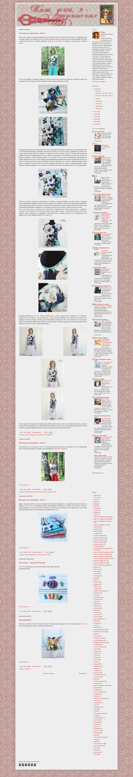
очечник (96, 653)
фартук (96, 726)
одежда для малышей (100, 642)
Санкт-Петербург (99, 692)
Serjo (95, 176)
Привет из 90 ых (106, 177)
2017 (96, 111)
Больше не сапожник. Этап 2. (32, 442)
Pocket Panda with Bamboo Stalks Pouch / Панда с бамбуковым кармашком (106, 217)
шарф (95, 741)
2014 (96, 119)
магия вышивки (98, 619)
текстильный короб (99, 713)
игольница (97, 575)
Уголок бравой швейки (101, 397)
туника (96, 724)
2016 (96, 114)
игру (95, 580)
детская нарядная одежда (101, 556)
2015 (96, 116)
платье (96, 659)
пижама (96, 657)
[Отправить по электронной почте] (45, 432)
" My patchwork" (99, 131)
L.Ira (95, 144)
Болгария (97, 508)
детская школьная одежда (101, 565)
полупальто (97, 677)
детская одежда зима (100, 560)
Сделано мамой (99, 379)
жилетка (96, 571)
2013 (96, 121)
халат (95, 735)
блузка (96, 504)
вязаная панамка (99, 535)
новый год (97, 636)
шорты (96, 750)
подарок (96, 664)
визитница (97, 527)
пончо (95, 679)
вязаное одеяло (98, 544)
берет (95, 501)
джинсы (96, 567)
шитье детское (98, 745)
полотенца (97, 672)
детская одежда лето (100, 563)
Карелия (96, 586)
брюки (96, 514)
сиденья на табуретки (100, 698)
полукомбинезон (99, 674)
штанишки (97, 752)
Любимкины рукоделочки (102, 286)
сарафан (96, 694)
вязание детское (99, 542)
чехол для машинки (100, 737)
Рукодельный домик (100, 319)
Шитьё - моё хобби (100, 435)
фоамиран (27, 669)
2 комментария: (36, 611)
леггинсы (96, 614)
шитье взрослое (48, 434)
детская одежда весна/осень (102, 558)
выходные (97, 533)
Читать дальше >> (24, 485)
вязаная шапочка (99, 537)
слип (95, 705)
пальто (96, 655)
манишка (96, 623)
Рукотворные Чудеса (101, 338)
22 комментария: (37, 432)
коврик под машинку (100, 590)
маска (95, 625)
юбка (54, 492)
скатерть (96, 700)
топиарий (97, 722)
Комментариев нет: (37, 552)
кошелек (96, 606)
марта (98, 103)
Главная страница (48, 673)
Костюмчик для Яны (107, 234)
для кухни (97, 569)
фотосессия (97, 730)
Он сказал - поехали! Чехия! (32, 562)
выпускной (97, 531)
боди (95, 506)
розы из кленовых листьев (101, 685)
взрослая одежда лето (31, 434)
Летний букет (25, 619)
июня (97, 91)
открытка (96, 651)
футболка (40, 434)
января (98, 108)
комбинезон (97, 597)
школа (96, 748)
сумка (95, 709)
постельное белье (99, 681)
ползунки (96, 670)
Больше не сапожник (55, 41)
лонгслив (96, 616)
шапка (96, 739)
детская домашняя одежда (102, 554)
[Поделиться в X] (48, 432)
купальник (97, 608)
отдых (95, 649)
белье (95, 499)
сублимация (97, 707)
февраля (99, 106)
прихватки (97, 683)
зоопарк (96, 573)
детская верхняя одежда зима (103, 552)
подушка (96, 668)
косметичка (97, 599)
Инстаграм (39, 508)
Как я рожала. (106, 287)
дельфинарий (98, 546)
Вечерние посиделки (101, 212)
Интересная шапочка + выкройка (103, 305)
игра (95, 578)
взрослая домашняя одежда (102, 516)
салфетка (97, 689)
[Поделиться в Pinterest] (52, 432)
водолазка (97, 529)
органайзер (97, 644)
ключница (97, 588)
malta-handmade (99, 156)
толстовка (97, 720)
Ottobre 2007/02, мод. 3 (47, 316)
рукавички (97, 687)
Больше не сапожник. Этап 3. (32, 33)
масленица (97, 627)
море (95, 634)
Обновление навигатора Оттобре (103, 457)
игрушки (96, 582)
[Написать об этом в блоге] (46, 432)
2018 (96, 89)
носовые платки (98, 638)
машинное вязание (99, 631)
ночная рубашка (99, 640)
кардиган (96, 584)
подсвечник (97, 666)
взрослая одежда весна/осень (103, 521)
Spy (104, 32)
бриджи (96, 512)
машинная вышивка (100, 629)
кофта (96, 601)
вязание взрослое (99, 540)
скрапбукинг (97, 702)
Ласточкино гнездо (100, 267)
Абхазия (96, 495)
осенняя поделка (99, 646)
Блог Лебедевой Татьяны (102, 194)
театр (95, 711)
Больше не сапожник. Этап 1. (32, 499)
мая (97, 98)
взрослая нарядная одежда (102, 519)
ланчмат (96, 612)
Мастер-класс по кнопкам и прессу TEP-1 (106, 159)
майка (96, 621)
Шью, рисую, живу (100, 455)
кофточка (96, 603)
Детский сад (105, 380)
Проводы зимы (106, 269)
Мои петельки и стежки (101, 304)
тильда (96, 715)
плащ (95, 662)
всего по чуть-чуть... (100, 232)
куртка (96, 610)
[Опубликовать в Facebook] (50, 432)
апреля (98, 101)
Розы (103, 321)
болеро (96, 510)
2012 (96, 124)
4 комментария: (36, 489)
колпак (96, 595)
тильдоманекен (98, 717)
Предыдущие (82, 673)
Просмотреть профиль (99, 81)
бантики (96, 497)
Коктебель (97, 593)
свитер (96, 696)
